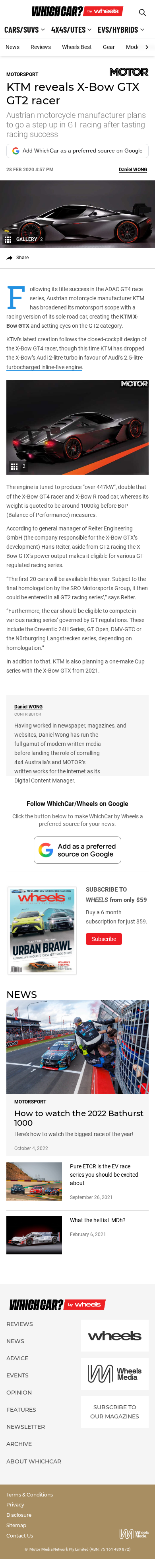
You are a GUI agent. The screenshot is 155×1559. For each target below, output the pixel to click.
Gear (109, 47)
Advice (17, 1358)
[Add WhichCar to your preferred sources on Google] (77, 850)
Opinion (19, 1392)
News (12, 47)
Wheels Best (77, 47)
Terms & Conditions (29, 1495)
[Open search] (142, 13)
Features (21, 1409)
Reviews (41, 47)
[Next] (146, 47)
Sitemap (16, 1525)
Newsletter (25, 1426)
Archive (19, 1444)
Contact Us (19, 1536)
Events (17, 1375)
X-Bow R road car (97, 496)
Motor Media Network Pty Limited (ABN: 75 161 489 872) (80, 1549)
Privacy (15, 1505)
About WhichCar (33, 1461)
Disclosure (18, 1515)
